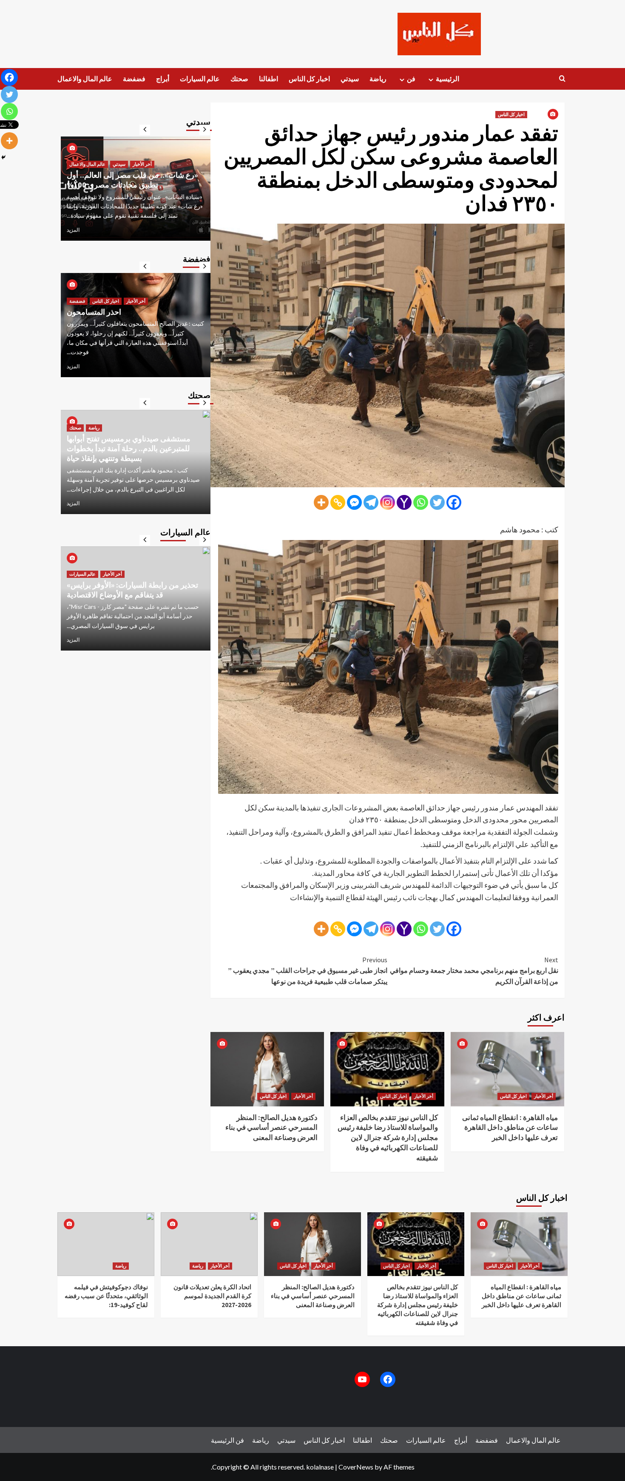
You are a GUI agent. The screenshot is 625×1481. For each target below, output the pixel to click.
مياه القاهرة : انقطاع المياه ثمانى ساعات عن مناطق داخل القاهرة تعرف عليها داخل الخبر (510, 1128)
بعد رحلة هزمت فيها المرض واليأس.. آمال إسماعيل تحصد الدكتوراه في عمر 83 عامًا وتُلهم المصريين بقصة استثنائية (131, 175)
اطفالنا (268, 78)
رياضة (377, 78)
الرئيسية (447, 78)
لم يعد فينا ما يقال (94, 321)
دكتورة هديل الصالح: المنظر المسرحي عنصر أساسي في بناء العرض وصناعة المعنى (271, 1128)
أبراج (162, 78)
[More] (321, 502)
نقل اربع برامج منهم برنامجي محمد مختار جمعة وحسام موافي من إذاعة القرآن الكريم (474, 970)
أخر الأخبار (303, 1096)
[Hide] (3, 157)
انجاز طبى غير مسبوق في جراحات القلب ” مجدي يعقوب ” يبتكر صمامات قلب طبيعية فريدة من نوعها (307, 970)
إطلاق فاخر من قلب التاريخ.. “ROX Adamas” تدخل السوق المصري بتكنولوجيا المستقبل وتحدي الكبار (120, 575)
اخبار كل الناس (309, 78)
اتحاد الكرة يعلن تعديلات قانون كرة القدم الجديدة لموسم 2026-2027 (212, 1296)
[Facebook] (453, 502)
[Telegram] (371, 502)
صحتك (239, 78)
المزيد (73, 229)
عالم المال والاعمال (84, 78)
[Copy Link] (337, 502)
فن (411, 78)
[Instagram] (387, 502)
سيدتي (350, 78)
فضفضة (134, 78)
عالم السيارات (200, 78)
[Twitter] (437, 502)
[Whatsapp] (420, 502)
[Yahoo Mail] (404, 502)
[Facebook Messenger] (354, 502)
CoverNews (355, 1467)
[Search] (562, 78)
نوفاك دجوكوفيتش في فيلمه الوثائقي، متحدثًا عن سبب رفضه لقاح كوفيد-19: (106, 1296)
